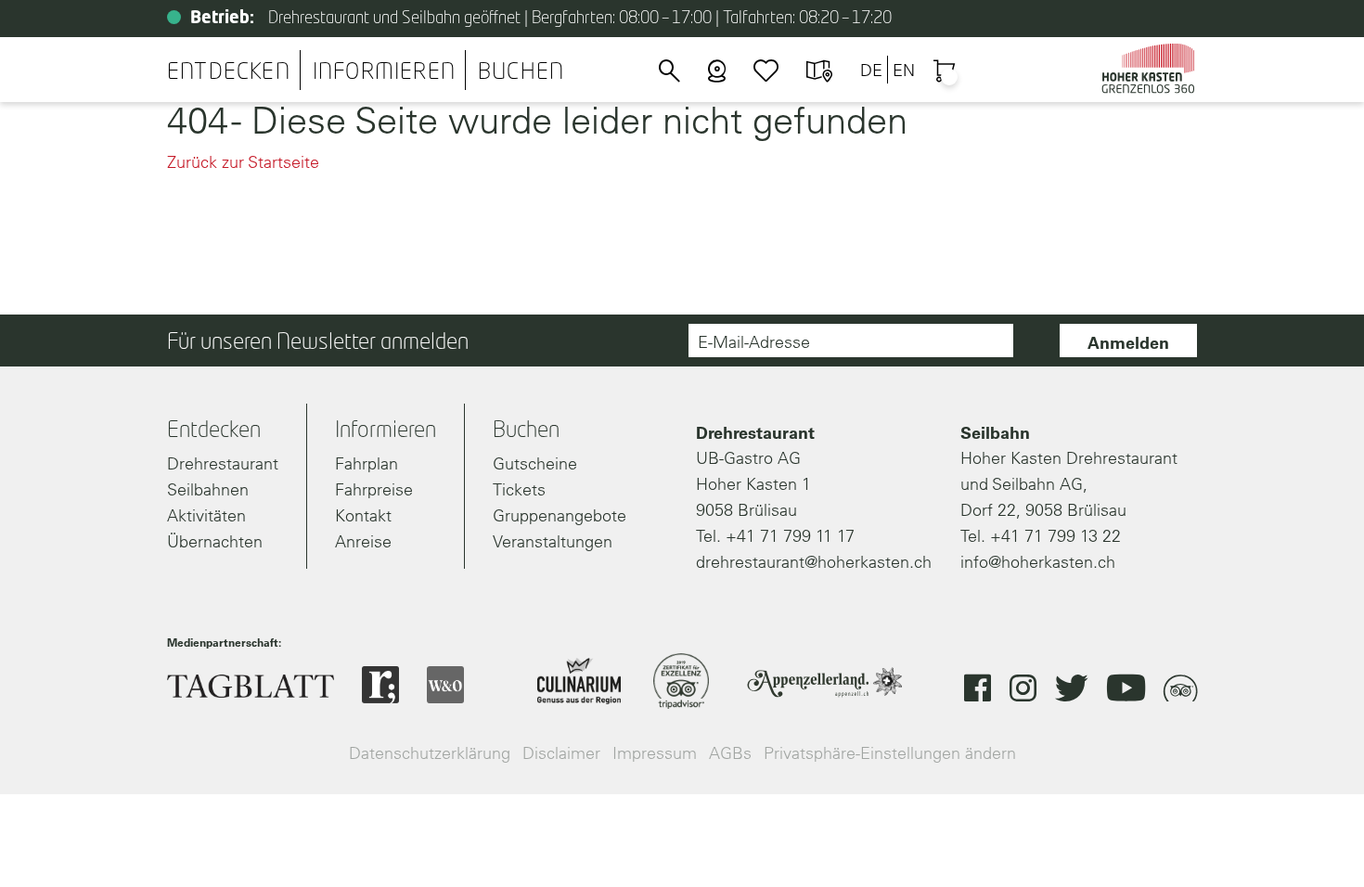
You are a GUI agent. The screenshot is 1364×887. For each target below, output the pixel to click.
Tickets (519, 489)
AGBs (730, 753)
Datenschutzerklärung (429, 753)
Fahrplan (366, 463)
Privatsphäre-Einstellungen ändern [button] (890, 753)
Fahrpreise (374, 489)
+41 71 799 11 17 (790, 535)
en (904, 70)
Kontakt (363, 515)
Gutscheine (535, 463)
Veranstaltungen (552, 541)
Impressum (654, 753)
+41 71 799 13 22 (1055, 535)
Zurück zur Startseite (243, 162)
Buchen (521, 72)
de (871, 70)
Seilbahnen (208, 489)
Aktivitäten (206, 515)
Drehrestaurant (222, 463)
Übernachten (215, 541)
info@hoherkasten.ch (1037, 561)
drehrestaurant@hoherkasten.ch (814, 561)
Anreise (363, 541)
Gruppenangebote (559, 515)
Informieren (384, 72)
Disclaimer (561, 753)
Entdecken (228, 72)
